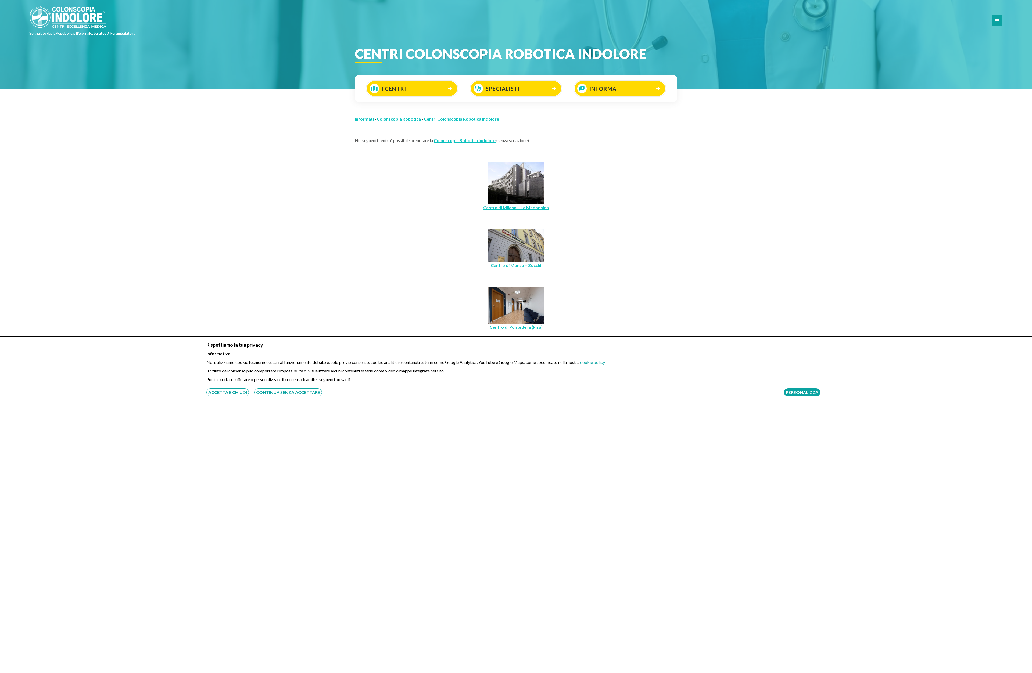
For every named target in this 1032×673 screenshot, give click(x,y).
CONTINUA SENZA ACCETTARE (288, 392)
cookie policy (592, 362)
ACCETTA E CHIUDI (227, 392)
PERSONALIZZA (802, 392)
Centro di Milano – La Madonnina (516, 207)
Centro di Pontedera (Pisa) (516, 327)
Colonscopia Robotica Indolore (465, 140)
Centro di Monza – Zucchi (516, 265)
